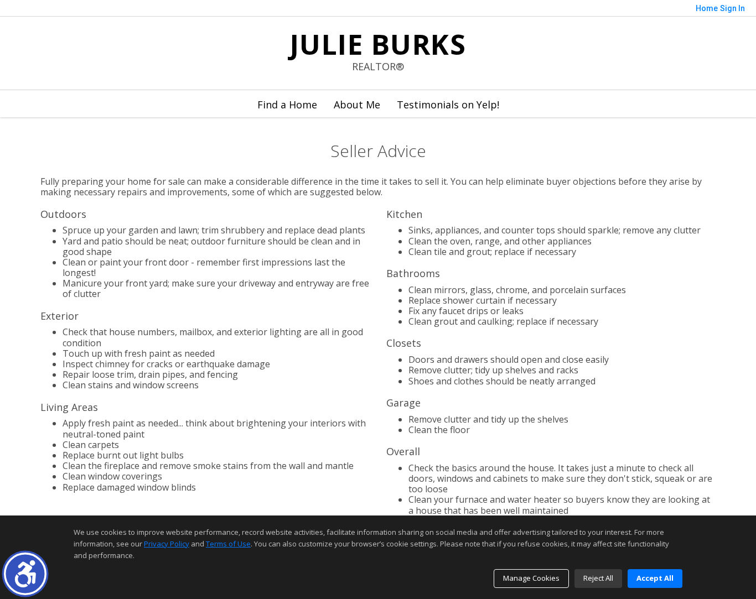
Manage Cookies (531, 578)
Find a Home (287, 104)
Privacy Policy (166, 544)
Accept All (655, 578)
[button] (25, 574)
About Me (357, 104)
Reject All (598, 578)
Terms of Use (228, 544)
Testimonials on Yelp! (448, 104)
